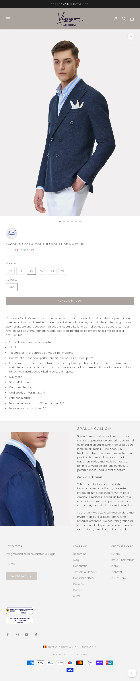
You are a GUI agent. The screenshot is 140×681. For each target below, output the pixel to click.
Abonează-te (21, 575)
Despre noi (80, 554)
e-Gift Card (118, 578)
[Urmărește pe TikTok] (36, 634)
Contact (116, 572)
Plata (114, 566)
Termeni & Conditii (85, 572)
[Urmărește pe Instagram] (17, 634)
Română (88, 647)
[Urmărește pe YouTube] (26, 634)
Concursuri (80, 566)
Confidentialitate (84, 578)
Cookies (78, 584)
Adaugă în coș (70, 300)
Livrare (115, 554)
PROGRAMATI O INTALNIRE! (70, 4)
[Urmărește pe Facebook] (7, 634)
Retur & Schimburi (122, 560)
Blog (76, 560)
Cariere (78, 590)
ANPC (76, 596)
